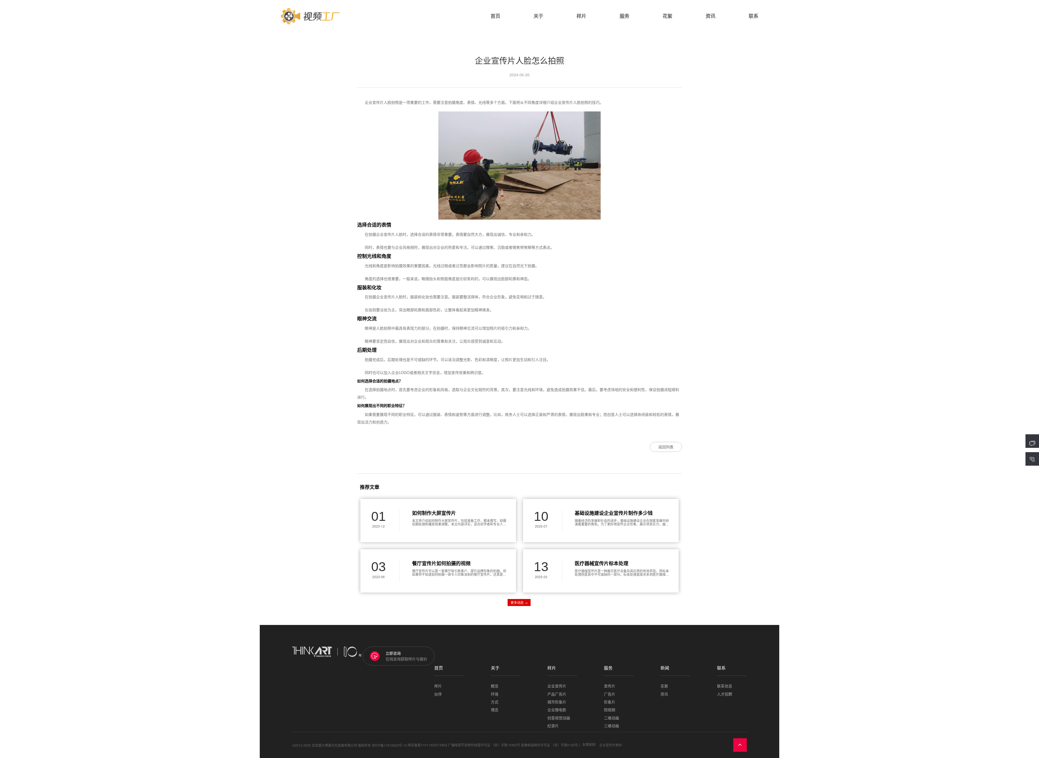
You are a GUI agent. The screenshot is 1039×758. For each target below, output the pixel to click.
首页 (495, 16)
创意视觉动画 (558, 718)
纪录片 (553, 726)
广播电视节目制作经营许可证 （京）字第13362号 (484, 745)
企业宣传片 (556, 686)
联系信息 (724, 686)
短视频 (609, 710)
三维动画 (611, 726)
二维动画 (611, 718)
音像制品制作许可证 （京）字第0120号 (549, 745)
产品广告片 (556, 694)
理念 (494, 710)
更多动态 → (519, 602)
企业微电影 (556, 710)
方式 (494, 702)
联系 (753, 16)
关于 (538, 16)
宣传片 (609, 686)
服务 (624, 16)
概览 (494, 686)
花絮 (667, 16)
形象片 (609, 702)
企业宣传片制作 (610, 745)
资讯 (710, 16)
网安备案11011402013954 (427, 745)
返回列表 (665, 446)
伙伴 (438, 694)
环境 (494, 694)
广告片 (609, 694)
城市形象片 (556, 702)
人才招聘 (724, 694)
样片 (581, 16)
